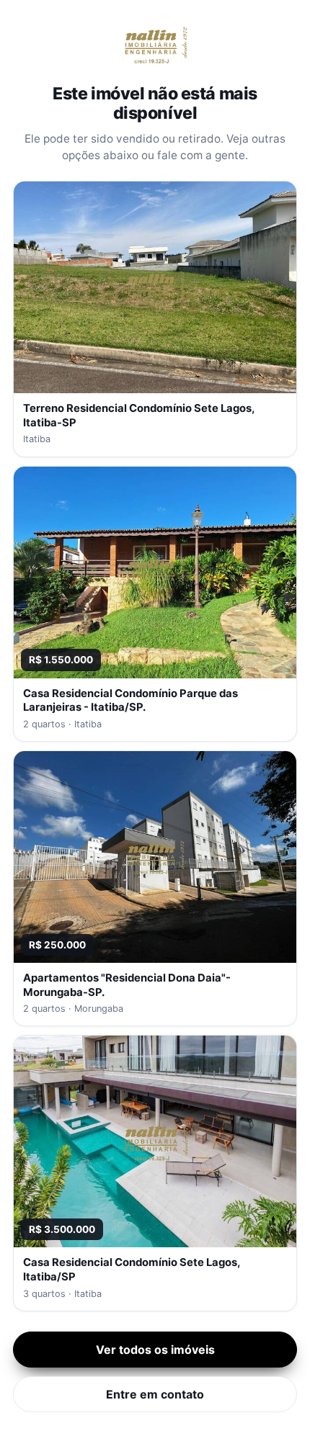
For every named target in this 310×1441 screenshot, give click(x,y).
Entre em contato (155, 1394)
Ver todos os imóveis (155, 1349)
